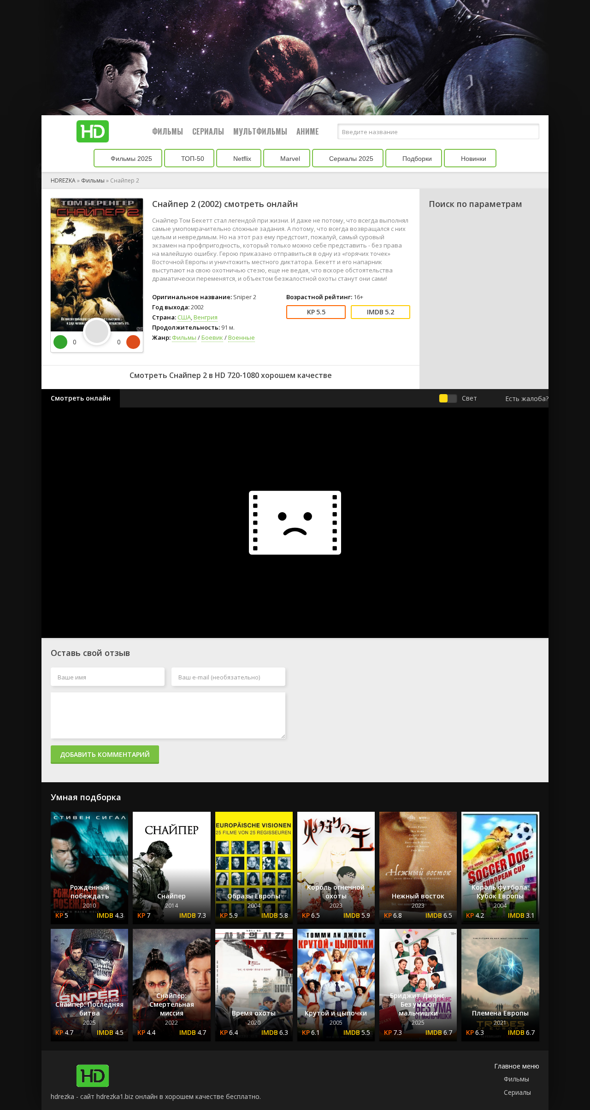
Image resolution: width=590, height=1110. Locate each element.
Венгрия (206, 317)
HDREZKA (63, 180)
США (184, 317)
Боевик (212, 337)
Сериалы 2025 (350, 158)
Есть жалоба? (527, 398)
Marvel (289, 158)
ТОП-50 (191, 158)
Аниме (307, 131)
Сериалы (208, 131)
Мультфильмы (260, 131)
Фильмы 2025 (130, 158)
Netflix (241, 158)
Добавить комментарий (105, 754)
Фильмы (167, 131)
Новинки (472, 158)
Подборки (416, 158)
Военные (241, 337)
